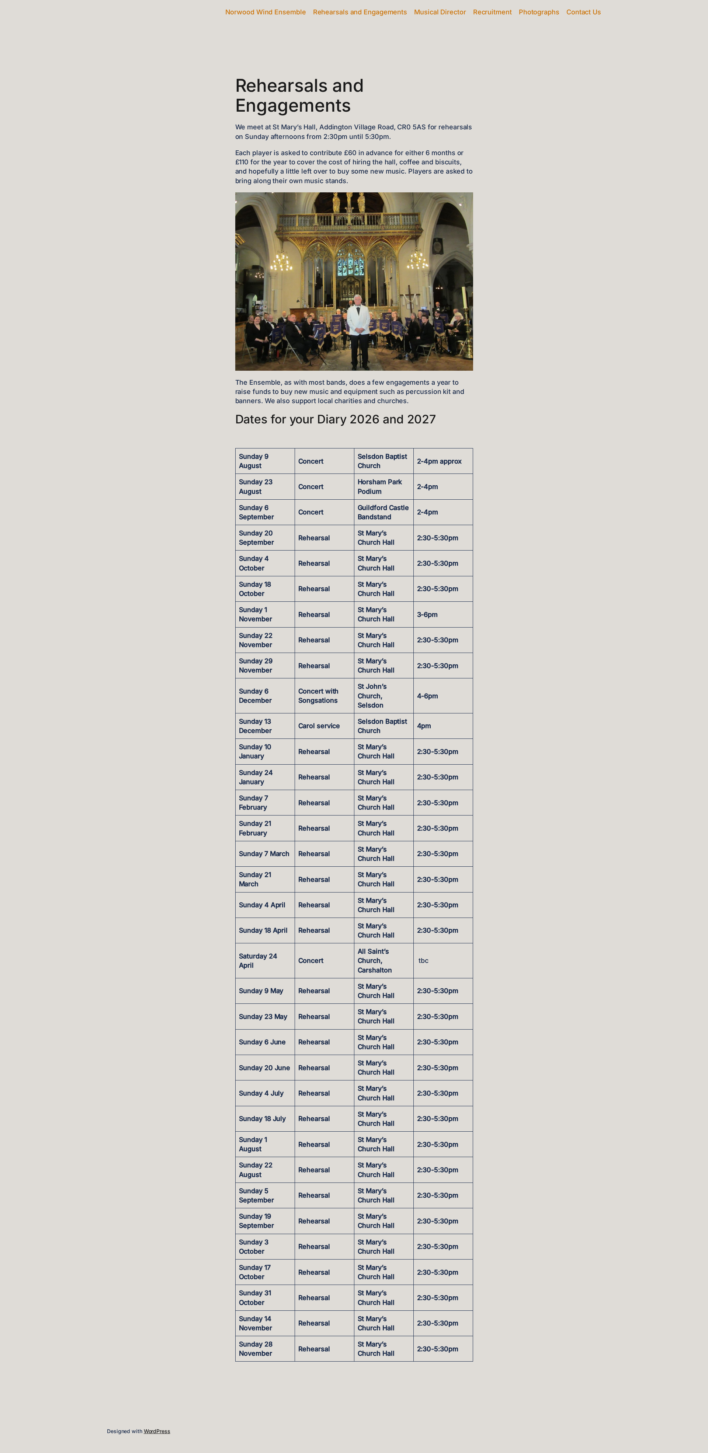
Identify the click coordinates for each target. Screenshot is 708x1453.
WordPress (157, 1431)
